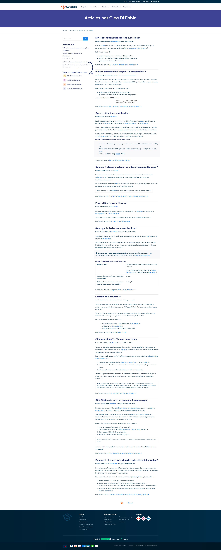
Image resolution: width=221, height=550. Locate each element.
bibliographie (144, 123)
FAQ (125, 1)
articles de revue (140, 48)
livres (126, 48)
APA (122, 362)
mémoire (99, 177)
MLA (145, 362)
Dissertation (108, 519)
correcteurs (114, 190)
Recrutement (83, 522)
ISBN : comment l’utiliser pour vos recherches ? (120, 71)
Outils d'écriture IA (68, 59)
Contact (139, 514)
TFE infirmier (108, 522)
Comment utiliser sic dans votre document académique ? (126, 167)
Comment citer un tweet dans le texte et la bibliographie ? (126, 460)
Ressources (127, 7)
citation (117, 184)
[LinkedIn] (148, 518)
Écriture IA (115, 7)
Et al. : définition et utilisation (111, 203)
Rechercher (155, 1)
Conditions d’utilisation (120, 545)
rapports (131, 48)
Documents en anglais (126, 517)
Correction (94, 7)
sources (107, 123)
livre (150, 272)
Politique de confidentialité (135, 545)
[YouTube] (138, 518)
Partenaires (82, 519)
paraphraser (99, 410)
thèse (104, 177)
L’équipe (81, 517)
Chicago (135, 362)
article (153, 272)
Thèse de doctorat (110, 524)
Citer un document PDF (108, 296)
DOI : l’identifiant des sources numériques (117, 37)
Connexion (146, 1)
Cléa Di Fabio (115, 41)
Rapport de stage (109, 517)
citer (151, 408)
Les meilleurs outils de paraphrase (72, 53)
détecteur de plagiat (143, 255)
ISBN (103, 46)
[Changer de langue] (65, 546)
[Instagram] (143, 518)
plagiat (141, 121)
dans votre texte (130, 123)
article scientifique (101, 358)
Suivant (130, 503)
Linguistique (66, 56)
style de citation (104, 136)
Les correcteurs (84, 529)
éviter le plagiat (114, 213)
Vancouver (128, 362)
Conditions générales (86, 527)
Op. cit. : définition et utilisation (112, 113)
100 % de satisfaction (151, 545)
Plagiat (83, 7)
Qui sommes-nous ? (134, 1)
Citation (105, 7)
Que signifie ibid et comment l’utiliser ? (116, 228)
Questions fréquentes (86, 524)
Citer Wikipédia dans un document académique (121, 400)
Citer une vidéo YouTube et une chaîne (116, 339)
